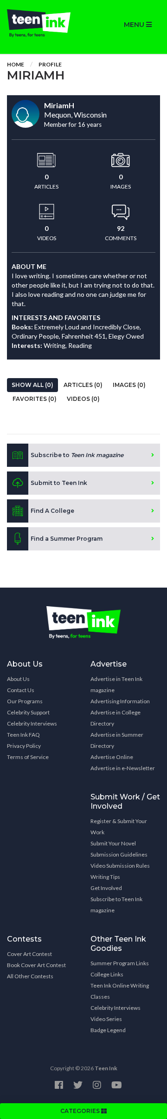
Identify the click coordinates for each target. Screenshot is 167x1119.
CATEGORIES (80, 1110)
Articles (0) (83, 384)
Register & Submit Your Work (118, 827)
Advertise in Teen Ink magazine (116, 684)
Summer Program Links (119, 963)
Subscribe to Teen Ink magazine (116, 905)
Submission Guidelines (119, 854)
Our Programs (25, 701)
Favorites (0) (35, 398)
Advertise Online (111, 756)
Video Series (106, 1018)
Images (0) (129, 384)
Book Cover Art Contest (36, 965)
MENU (135, 24)
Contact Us (20, 690)
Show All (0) (32, 384)
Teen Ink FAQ (23, 734)
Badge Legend (108, 1030)
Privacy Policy (24, 745)
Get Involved (106, 887)
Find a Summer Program (67, 538)
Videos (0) (83, 398)
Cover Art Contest (29, 953)
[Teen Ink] (42, 23)
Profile (50, 64)
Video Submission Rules (120, 865)
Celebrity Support (28, 712)
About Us (18, 678)
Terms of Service (28, 756)
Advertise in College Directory (115, 718)
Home (15, 64)
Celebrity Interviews (32, 723)
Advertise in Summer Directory (116, 740)
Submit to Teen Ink (59, 482)
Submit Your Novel (113, 843)
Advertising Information (120, 701)
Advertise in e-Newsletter (122, 768)
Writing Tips (105, 876)
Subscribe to (77, 455)
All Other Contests (30, 976)
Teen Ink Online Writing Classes (119, 991)
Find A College (52, 510)
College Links (106, 974)
